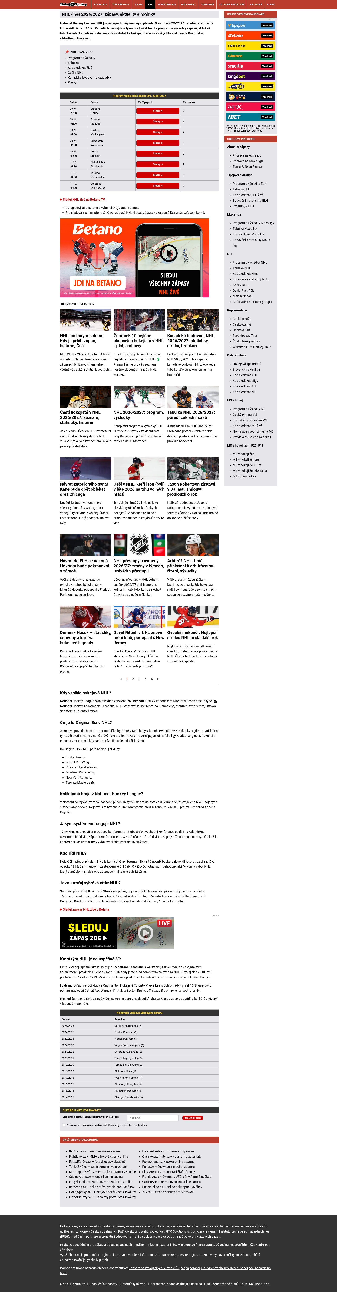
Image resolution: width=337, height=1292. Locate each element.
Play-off (73, 82)
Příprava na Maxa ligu (248, 161)
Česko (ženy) (242, 324)
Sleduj (156, 110)
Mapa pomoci (190, 1268)
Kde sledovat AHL (245, 375)
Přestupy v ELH (243, 206)
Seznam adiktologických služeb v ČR (154, 1268)
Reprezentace (167, 4)
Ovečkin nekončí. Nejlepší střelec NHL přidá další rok (192, 635)
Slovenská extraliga (246, 369)
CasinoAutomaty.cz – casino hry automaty (171, 1156)
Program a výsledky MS (249, 409)
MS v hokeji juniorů (246, 459)
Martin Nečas (242, 296)
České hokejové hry (246, 341)
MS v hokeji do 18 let (247, 465)
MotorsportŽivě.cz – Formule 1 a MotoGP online (102, 1172)
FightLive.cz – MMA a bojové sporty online (98, 1156)
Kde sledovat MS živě (248, 426)
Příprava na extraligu (247, 155)
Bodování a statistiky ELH (250, 200)
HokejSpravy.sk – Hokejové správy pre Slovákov (102, 1192)
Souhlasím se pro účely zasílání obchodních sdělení (107, 1125)
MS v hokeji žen (244, 454)
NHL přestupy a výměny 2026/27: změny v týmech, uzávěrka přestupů (139, 565)
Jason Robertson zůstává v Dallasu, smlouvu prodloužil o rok (191, 489)
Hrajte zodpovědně (73, 1245)
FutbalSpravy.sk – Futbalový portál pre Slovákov (102, 1197)
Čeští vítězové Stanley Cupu (252, 302)
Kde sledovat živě (80, 67)
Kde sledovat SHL (245, 386)
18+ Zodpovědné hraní (222, 1284)
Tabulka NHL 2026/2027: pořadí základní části (191, 415)
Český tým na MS (245, 414)
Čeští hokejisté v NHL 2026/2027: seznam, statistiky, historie (80, 417)
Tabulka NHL (242, 268)
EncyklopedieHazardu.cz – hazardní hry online (101, 1182)
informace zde (150, 1255)
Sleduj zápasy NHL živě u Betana (86, 909)
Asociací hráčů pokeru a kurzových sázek (191, 1236)
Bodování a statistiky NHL (251, 279)
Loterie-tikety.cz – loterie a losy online (168, 1151)
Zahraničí (207, 4)
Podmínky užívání (134, 1284)
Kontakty (78, 1284)
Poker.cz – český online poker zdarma (168, 1166)
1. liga (138, 4)
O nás (271, 4)
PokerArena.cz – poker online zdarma (168, 1161)
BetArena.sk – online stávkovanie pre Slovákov (101, 1187)
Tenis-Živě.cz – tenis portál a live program (98, 1166)
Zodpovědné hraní (126, 1236)
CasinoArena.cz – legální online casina (96, 1176)
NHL (150, 4)
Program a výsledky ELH (250, 183)
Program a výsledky (81, 58)
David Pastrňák (243, 290)
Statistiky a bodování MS (250, 420)
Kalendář (256, 4)
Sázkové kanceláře (232, 4)
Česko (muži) (242, 319)
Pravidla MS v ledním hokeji (252, 437)
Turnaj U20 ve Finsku (247, 166)
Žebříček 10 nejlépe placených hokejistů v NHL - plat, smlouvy (139, 340)
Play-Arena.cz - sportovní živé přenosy (168, 1172)
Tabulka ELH (241, 189)
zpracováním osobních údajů (95, 1125)
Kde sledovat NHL (245, 273)
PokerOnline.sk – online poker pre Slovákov (172, 1187)
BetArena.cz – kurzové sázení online (94, 1151)
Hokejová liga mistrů (247, 364)
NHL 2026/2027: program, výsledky (139, 415)
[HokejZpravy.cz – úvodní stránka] (73, 4)
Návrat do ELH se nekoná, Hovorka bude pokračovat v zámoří (84, 565)
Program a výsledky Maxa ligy (253, 223)
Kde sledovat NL (244, 392)
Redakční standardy (103, 1284)
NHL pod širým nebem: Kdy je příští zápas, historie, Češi (82, 340)
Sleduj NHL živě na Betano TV (84, 199)
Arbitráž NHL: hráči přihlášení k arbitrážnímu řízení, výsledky (190, 565)
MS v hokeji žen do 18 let (250, 471)
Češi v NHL (75, 72)
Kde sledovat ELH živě (248, 195)
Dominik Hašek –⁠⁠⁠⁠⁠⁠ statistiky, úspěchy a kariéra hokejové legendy (85, 637)
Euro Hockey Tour (245, 335)
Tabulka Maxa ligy (245, 228)
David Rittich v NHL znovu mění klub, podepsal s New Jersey (139, 637)
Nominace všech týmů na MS (253, 431)
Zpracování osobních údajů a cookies (176, 1284)
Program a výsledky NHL (250, 262)
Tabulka (73, 63)
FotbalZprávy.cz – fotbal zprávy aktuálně (97, 1161)
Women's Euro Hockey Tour (252, 347)
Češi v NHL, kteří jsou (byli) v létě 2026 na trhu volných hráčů (139, 489)
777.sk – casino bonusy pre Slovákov (168, 1192)
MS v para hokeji (244, 476)
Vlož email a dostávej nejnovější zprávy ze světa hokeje (91, 1116)
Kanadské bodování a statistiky (89, 77)
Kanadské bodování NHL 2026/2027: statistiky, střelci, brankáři (190, 340)
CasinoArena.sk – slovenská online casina (171, 1182)
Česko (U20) (241, 330)
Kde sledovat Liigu (245, 381)
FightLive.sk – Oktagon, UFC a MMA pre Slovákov (176, 1176)
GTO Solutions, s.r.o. (256, 1284)
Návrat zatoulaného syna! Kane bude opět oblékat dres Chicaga (84, 489)
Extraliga (100, 4)
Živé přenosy (120, 4)
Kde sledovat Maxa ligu (249, 234)
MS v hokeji (188, 4)
